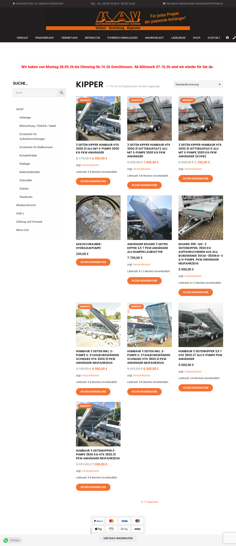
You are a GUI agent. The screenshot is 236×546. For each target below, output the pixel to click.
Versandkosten (90, 165)
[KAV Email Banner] (118, 20)
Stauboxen (26, 197)
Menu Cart (22, 230)
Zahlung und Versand (29, 221)
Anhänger (25, 117)
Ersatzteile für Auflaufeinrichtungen (32, 136)
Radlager (25, 163)
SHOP (19, 109)
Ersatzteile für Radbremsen (36, 147)
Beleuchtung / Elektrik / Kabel (38, 126)
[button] (202, 37)
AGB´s (20, 213)
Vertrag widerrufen (118, 538)
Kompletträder (28, 155)
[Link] (234, 37)
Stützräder (26, 180)
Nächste (153, 502)
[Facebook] (227, 37)
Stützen (24, 188)
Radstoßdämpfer (30, 172)
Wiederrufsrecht (26, 205)
